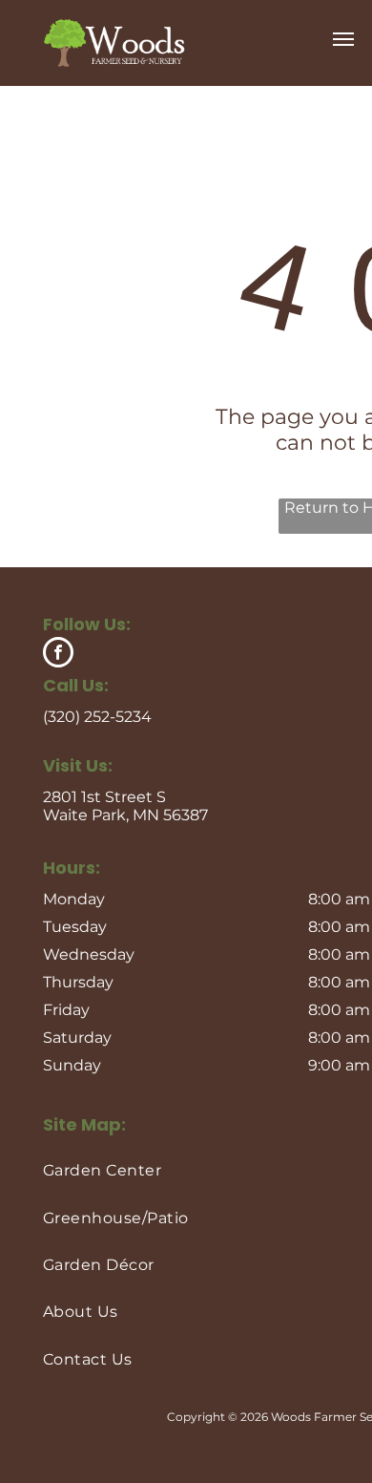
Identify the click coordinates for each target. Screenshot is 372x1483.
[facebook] (58, 654)
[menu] (343, 39)
